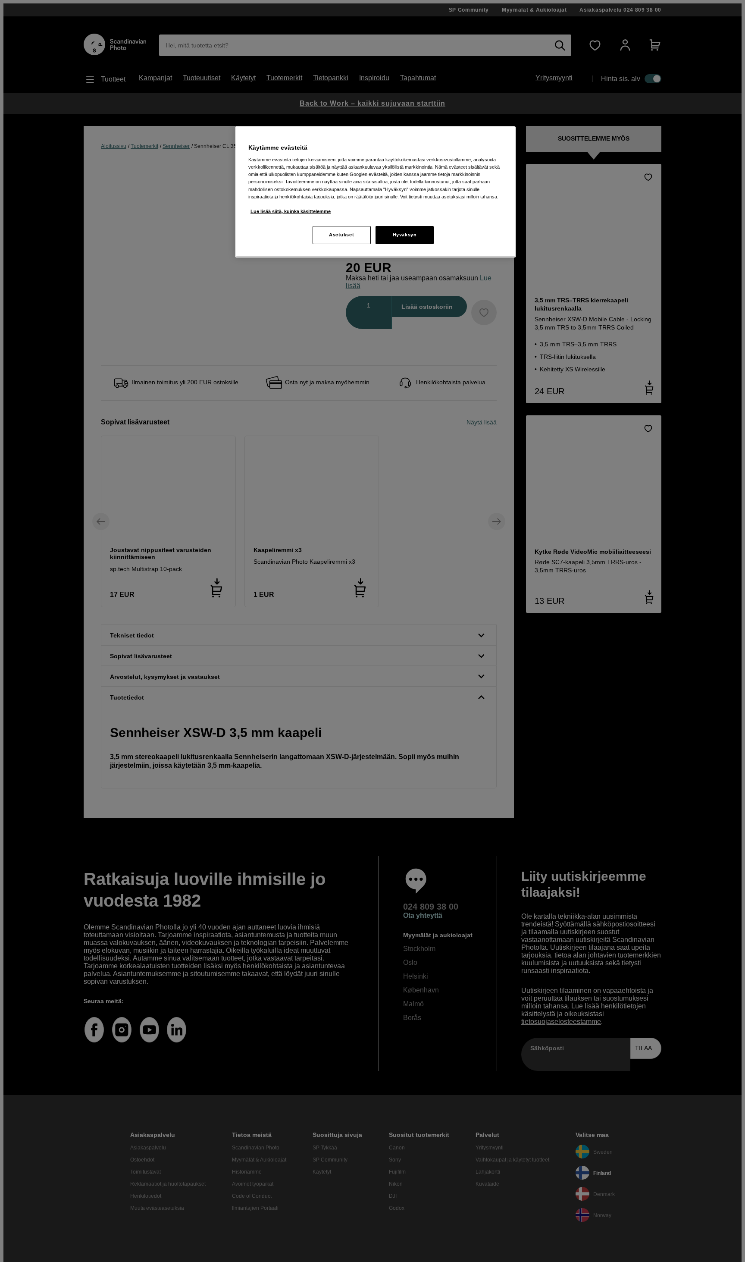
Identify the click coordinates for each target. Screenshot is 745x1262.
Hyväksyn (405, 234)
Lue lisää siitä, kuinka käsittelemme (290, 211)
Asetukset (341, 234)
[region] (375, 191)
